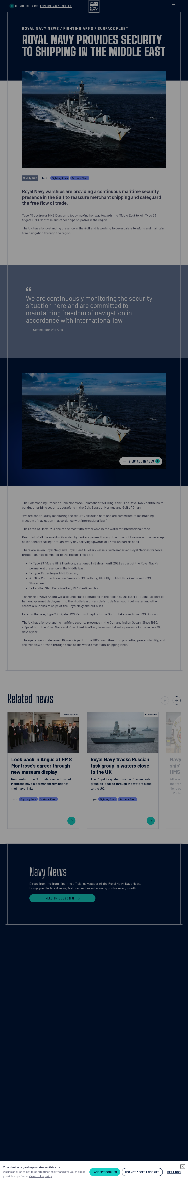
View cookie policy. (40, 1176)
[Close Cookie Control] (183, 1166)
